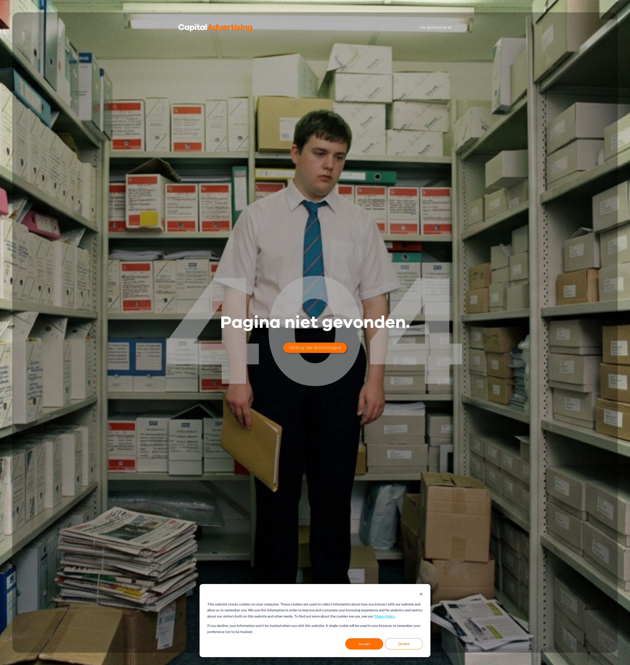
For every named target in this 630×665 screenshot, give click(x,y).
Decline (404, 644)
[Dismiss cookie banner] (421, 595)
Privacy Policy (384, 616)
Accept (364, 644)
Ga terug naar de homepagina (315, 347)
